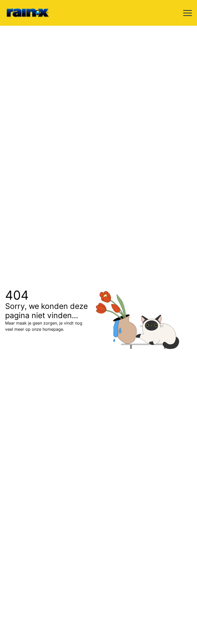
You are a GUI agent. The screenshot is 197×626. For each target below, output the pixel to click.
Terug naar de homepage (40, 346)
